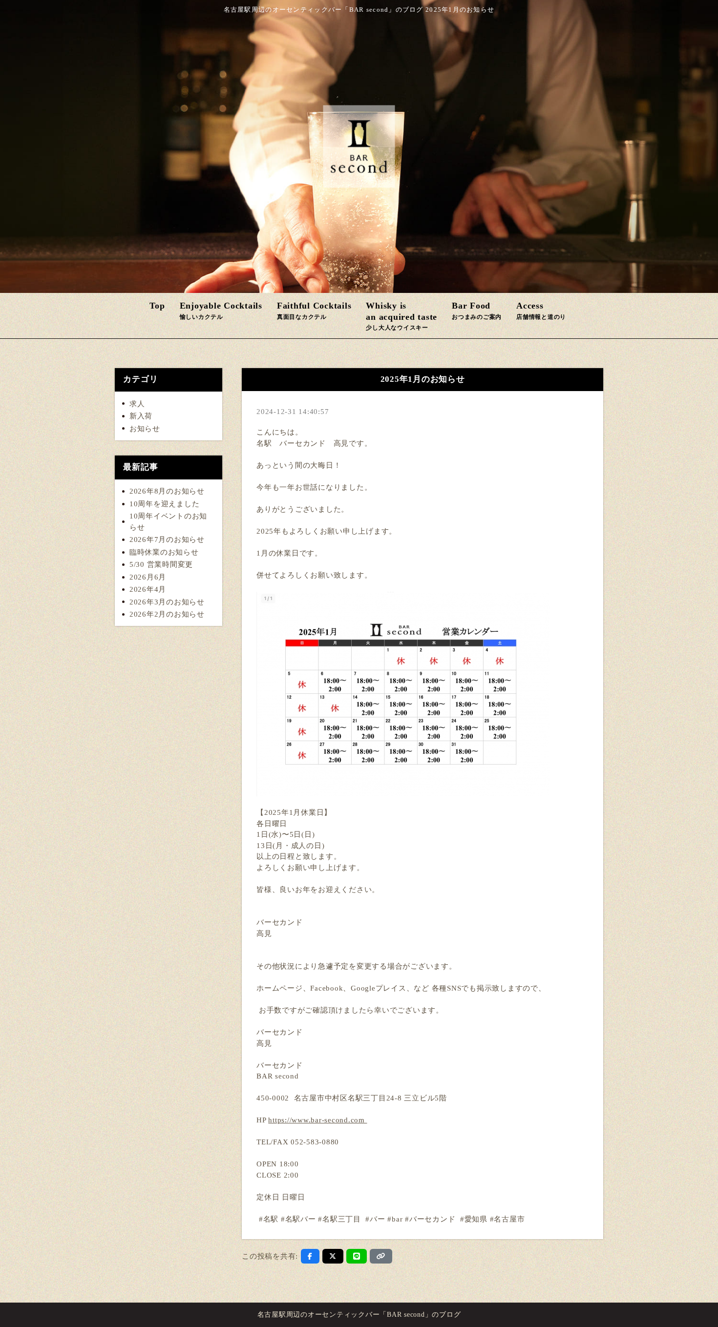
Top (157, 306)
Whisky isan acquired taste (401, 316)
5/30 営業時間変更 (161, 564)
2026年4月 (147, 589)
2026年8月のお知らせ (167, 491)
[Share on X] (332, 1256)
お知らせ (144, 429)
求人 (137, 404)
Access (541, 310)
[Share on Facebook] (310, 1256)
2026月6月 (147, 577)
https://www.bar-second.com (317, 1120)
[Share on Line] (356, 1256)
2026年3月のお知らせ (167, 602)
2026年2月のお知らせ (167, 614)
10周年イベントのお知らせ (168, 521)
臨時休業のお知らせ (164, 552)
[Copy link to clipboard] (381, 1256)
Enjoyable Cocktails (221, 310)
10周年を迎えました (164, 504)
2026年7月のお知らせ (167, 539)
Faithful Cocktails (314, 310)
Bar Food (477, 310)
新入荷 (140, 416)
